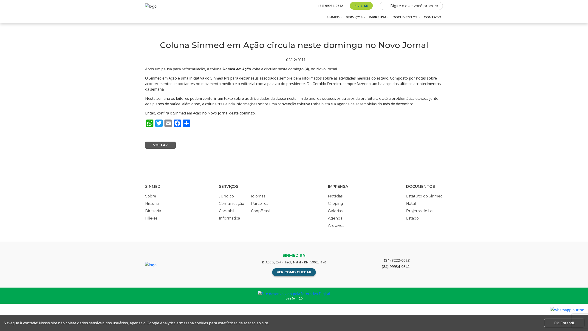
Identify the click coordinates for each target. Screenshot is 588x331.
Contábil (226, 211)
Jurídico (226, 196)
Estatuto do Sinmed (424, 196)
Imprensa (377, 17)
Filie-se (361, 6)
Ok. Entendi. (564, 322)
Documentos (405, 17)
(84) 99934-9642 (330, 5)
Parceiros (259, 203)
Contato (432, 17)
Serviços (354, 17)
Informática (229, 218)
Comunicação (231, 203)
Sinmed (332, 17)
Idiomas (258, 196)
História (152, 203)
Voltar (160, 145)
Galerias (335, 211)
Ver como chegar (294, 272)
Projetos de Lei (419, 211)
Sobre (150, 196)
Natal (411, 203)
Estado (412, 218)
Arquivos (336, 225)
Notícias (335, 196)
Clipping (335, 203)
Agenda (335, 218)
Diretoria (153, 211)
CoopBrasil (260, 211)
